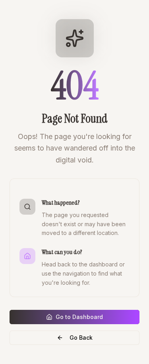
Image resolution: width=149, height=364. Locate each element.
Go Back (81, 337)
